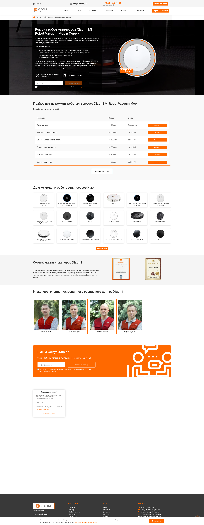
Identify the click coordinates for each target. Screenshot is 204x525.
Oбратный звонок (160, 11)
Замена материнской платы (49, 140)
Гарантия (92, 11)
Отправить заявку (73, 83)
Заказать (157, 125)
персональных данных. (87, 87)
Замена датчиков (44, 162)
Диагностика (42, 125)
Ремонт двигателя (45, 154)
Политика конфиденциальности (86, 522)
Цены (79, 11)
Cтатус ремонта (160, 4)
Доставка (109, 11)
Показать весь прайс (102, 171)
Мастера (124, 11)
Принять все (156, 521)
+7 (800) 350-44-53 (112, 3)
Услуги (65, 11)
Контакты (140, 11)
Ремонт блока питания (47, 132)
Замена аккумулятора (46, 147)
